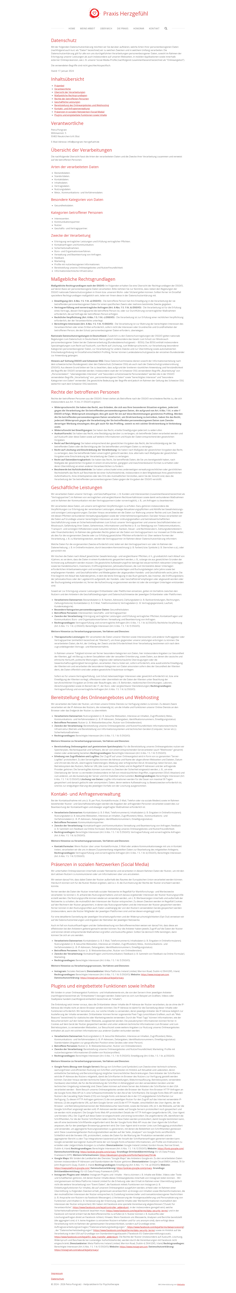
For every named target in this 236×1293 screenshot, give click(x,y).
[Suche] (166, 28)
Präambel (59, 85)
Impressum (57, 1273)
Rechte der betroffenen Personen (71, 98)
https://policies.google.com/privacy (98, 1151)
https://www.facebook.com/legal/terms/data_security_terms (137, 1210)
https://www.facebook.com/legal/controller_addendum (100, 1207)
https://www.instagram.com (155, 974)
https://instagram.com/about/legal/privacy (102, 977)
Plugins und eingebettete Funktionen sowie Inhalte (80, 115)
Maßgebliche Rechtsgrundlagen (70, 95)
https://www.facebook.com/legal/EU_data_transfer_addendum (85, 1236)
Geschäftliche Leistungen (67, 101)
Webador (181, 1284)
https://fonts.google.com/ (171, 1148)
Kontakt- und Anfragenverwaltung (72, 108)
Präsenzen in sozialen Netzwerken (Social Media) (79, 111)
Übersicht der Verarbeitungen (69, 92)
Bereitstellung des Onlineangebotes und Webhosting (81, 105)
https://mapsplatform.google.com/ (72, 1168)
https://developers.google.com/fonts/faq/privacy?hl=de (128, 1155)
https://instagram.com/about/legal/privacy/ (76, 1249)
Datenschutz (57, 1278)
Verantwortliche (62, 88)
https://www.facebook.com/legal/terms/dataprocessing (155, 1227)
